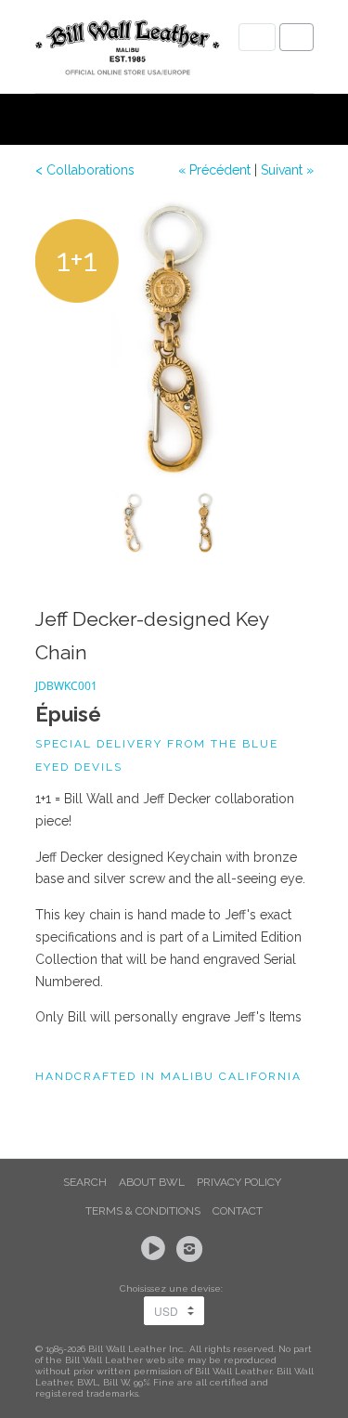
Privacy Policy (239, 1182)
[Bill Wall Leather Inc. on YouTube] (156, 1249)
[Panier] (296, 37)
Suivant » (287, 170)
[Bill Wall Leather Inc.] (128, 51)
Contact (238, 1210)
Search (85, 1182)
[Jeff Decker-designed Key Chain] (174, 339)
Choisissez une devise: (174, 1288)
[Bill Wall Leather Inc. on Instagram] (192, 1249)
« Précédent (214, 170)
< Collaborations (85, 170)
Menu (257, 37)
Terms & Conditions (142, 1210)
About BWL (152, 1182)
